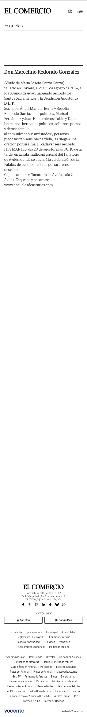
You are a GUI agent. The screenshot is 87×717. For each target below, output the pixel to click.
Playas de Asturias (43, 671)
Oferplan (51, 657)
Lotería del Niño (31, 701)
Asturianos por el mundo (65, 681)
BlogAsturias (68, 676)
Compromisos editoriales (31, 646)
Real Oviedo (35, 657)
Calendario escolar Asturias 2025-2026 (29, 696)
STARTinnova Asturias (68, 686)
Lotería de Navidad (54, 701)
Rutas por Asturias (20, 671)
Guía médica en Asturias (24, 666)
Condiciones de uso (59, 637)
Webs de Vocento (71, 711)
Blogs (54, 676)
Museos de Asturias (66, 671)
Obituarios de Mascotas (26, 661)
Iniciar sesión (70, 11)
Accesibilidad (68, 632)
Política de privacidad (28, 642)
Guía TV (16, 676)
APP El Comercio (16, 691)
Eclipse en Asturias (66, 666)
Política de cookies (59, 646)
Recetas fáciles (45, 686)
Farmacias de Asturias (35, 676)
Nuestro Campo (61, 696)
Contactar (16, 632)
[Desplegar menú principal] (80, 11)
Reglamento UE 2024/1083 (31, 637)
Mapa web (64, 642)
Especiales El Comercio (67, 691)
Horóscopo (46, 666)
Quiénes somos (34, 632)
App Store (25, 620)
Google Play (65, 620)
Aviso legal (52, 632)
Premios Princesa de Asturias (58, 661)
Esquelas (13, 25)
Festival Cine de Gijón (40, 691)
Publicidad (49, 642)
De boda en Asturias (70, 657)
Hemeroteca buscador (21, 681)
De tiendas (42, 681)
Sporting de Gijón (15, 657)
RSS (76, 696)
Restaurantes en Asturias (20, 686)
